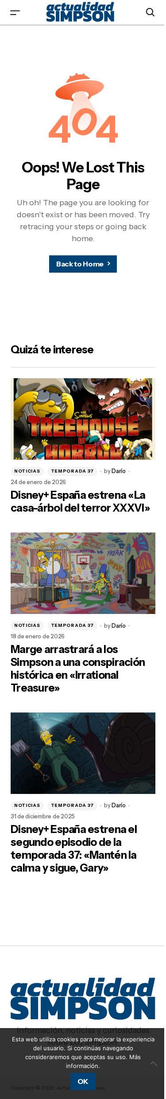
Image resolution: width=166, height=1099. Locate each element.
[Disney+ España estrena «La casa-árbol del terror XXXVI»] (83, 419)
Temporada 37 (72, 471)
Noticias (27, 471)
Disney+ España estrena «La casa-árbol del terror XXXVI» (80, 501)
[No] (155, 1063)
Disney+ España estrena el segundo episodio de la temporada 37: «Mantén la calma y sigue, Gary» (74, 848)
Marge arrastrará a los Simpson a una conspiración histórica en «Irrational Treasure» (78, 668)
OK (83, 1081)
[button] (15, 12)
